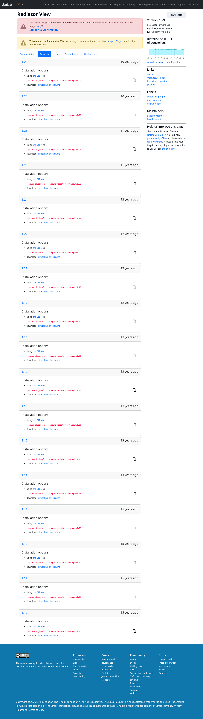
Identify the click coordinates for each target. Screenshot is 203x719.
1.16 (24, 406)
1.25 (24, 165)
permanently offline (157, 138)
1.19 (24, 303)
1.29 (24, 62)
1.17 (24, 371)
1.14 (24, 475)
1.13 (24, 509)
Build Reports (154, 100)
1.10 (24, 612)
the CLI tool (38, 75)
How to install (176, 14)
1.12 (24, 544)
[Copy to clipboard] (134, 80)
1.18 (24, 337)
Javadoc (151, 84)
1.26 (24, 130)
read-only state (154, 141)
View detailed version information (164, 62)
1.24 (24, 199)
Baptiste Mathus (155, 115)
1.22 (24, 234)
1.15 (24, 440)
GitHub (150, 74)
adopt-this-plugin (156, 96)
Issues (57, 54)
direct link (43, 84)
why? (39, 26)
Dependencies (72, 54)
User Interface (154, 103)
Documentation (27, 54)
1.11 (24, 578)
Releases (44, 54)
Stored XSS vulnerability (43, 29)
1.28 (24, 96)
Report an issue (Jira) (157, 81)
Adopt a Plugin (114, 41)
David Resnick (154, 119)
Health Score (90, 54)
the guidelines (169, 148)
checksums (54, 84)
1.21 (24, 268)
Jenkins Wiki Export (156, 134)
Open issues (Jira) (156, 77)
